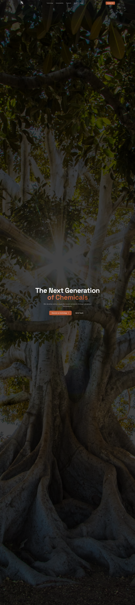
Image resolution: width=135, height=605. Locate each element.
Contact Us (110, 3)
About (81, 3)
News (75, 3)
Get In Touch (79, 313)
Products (68, 3)
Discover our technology (59, 313)
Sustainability (59, 3)
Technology (50, 3)
